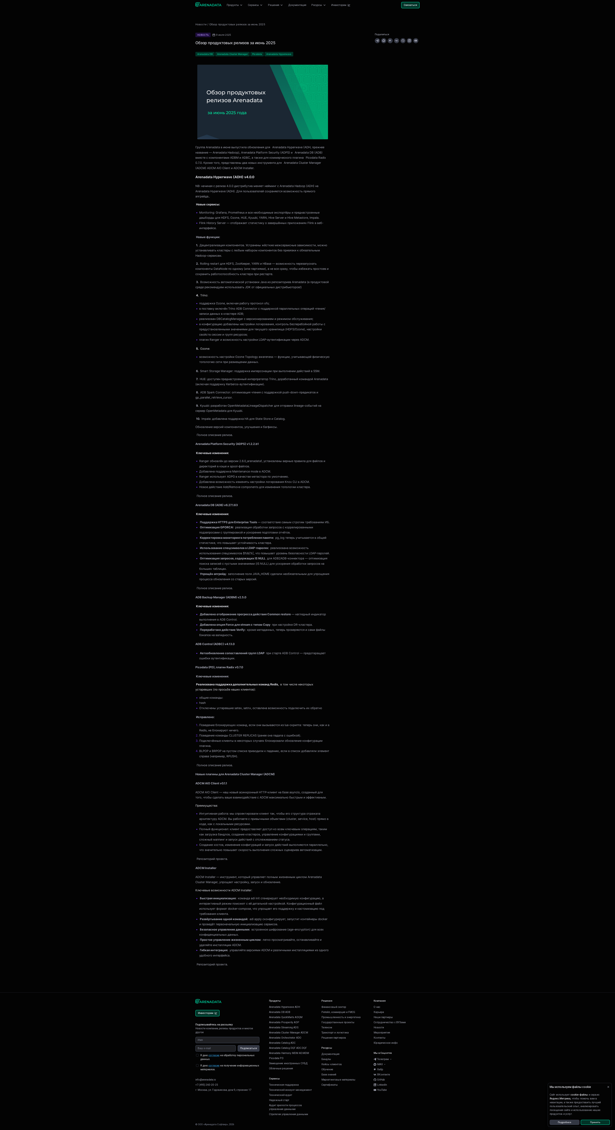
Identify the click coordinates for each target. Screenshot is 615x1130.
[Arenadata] (208, 5)
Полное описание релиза (214, 435)
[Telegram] (377, 40)
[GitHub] (403, 40)
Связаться (410, 5)
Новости (201, 24)
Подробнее (564, 1122)
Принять (595, 1122)
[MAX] (383, 40)
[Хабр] (390, 40)
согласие (214, 1055)
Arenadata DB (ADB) (309, 152)
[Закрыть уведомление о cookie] (608, 1087)
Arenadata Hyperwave (287, 147)
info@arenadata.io (205, 1079)
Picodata (312, 157)
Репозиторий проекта (212, 859)
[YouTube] (415, 40)
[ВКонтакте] (396, 40)
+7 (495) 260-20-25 (206, 1084)
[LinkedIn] (409, 40)
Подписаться (248, 1048)
